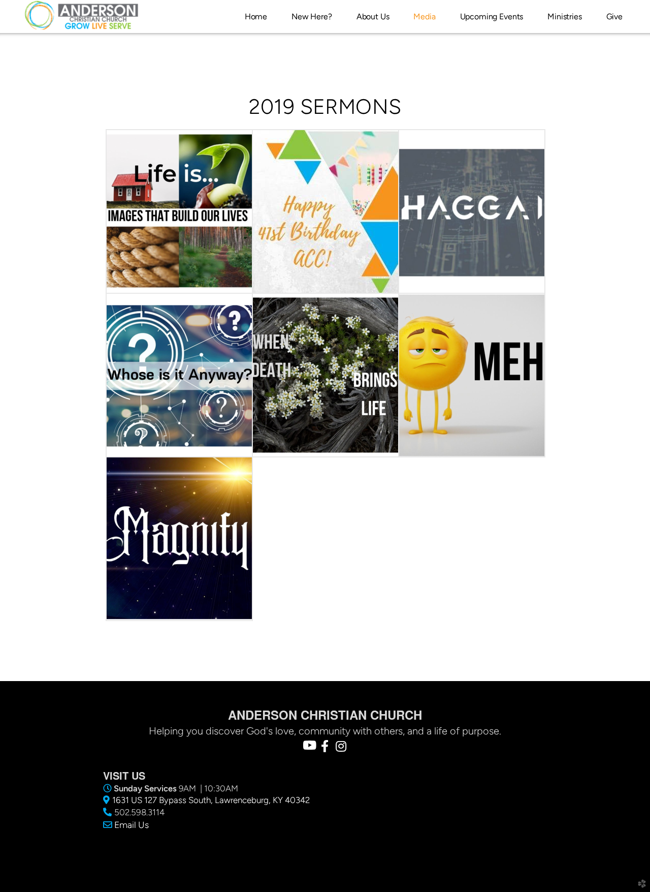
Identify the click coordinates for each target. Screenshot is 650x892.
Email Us (131, 824)
